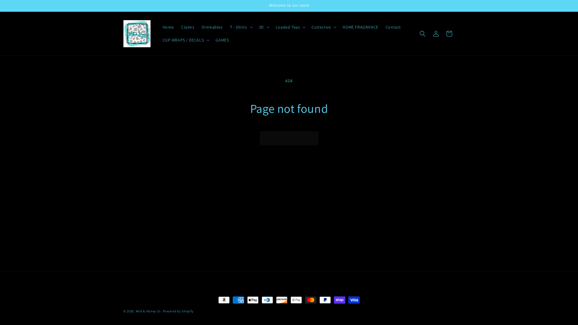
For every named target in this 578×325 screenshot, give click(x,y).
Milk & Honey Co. (149, 311)
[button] (240, 27)
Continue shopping (289, 138)
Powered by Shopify (178, 311)
